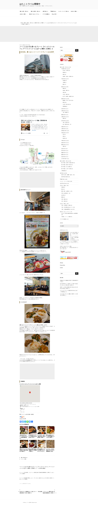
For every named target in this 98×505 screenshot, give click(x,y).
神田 (63, 74)
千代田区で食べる (64, 68)
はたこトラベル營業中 (30, 4)
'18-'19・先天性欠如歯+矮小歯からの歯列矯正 (69, 213)
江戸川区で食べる (64, 158)
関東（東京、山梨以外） (65, 191)
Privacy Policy (62, 265)
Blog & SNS (54, 14)
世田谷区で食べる (64, 130)
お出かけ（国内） (74, 11)
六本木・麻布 (65, 94)
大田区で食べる (64, 128)
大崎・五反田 (65, 122)
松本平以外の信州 (64, 176)
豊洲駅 (29, 414)
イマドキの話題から (46, 14)
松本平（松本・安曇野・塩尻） (66, 174)
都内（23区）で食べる (24, 11)
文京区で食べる (64, 108)
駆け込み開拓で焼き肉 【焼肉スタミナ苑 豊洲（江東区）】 (33, 450)
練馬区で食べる (64, 154)
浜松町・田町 (65, 90)
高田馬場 (64, 106)
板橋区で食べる (64, 152)
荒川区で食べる (64, 150)
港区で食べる (63, 86)
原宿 (63, 136)
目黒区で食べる (64, 126)
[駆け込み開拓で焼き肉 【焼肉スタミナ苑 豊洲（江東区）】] (33, 447)
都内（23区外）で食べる (35, 11)
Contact (61, 267)
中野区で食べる (64, 140)
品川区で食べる (64, 120)
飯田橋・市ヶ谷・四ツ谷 (67, 100)
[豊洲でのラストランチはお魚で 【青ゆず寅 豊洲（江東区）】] (24, 447)
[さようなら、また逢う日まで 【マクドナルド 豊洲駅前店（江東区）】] (50, 447)
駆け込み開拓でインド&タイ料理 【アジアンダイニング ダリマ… (41, 450)
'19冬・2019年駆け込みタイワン (67, 207)
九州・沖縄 (63, 201)
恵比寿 (64, 138)
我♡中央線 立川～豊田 (65, 166)
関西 (62, 197)
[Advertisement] (34, 34)
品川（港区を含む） (66, 124)
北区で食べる (63, 148)
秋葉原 (64, 72)
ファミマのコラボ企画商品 (25, 360)
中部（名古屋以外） (65, 193)
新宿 (63, 102)
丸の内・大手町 (65, 70)
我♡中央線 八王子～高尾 (66, 168)
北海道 (62, 187)
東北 (62, 189)
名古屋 (62, 195)
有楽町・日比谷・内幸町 (67, 76)
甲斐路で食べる (53, 11)
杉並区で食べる (64, 142)
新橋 (63, 88)
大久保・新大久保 (66, 104)
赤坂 (63, 92)
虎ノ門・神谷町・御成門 (67, 96)
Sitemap (61, 262)
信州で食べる (45, 11)
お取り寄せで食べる (63, 183)
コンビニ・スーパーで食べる (63, 11)
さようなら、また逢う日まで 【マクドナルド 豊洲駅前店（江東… (50, 450)
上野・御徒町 (65, 112)
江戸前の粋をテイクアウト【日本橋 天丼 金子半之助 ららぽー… (33, 436)
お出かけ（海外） (23, 14)
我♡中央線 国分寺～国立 (66, 164)
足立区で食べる (64, 156)
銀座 (63, 84)
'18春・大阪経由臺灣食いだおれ (67, 209)
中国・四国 (63, 199)
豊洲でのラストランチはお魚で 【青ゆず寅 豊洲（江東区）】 (24, 450)
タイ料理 (26, 414)
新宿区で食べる (64, 98)
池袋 (63, 146)
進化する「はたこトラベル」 (34, 14)
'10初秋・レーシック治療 (65, 216)
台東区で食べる (64, 110)
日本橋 (64, 80)
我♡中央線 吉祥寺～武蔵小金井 (67, 162)
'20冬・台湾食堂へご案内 (65, 205)
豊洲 (21, 457)
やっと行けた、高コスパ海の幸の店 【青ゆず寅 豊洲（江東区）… (41, 436)
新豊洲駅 (32, 414)
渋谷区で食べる (64, 132)
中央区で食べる (64, 78)
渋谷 (63, 134)
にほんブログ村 (23, 418)
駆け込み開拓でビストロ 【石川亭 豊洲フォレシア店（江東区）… (50, 436)
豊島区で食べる (64, 144)
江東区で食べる (25, 457)
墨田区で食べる (64, 114)
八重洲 (64, 82)
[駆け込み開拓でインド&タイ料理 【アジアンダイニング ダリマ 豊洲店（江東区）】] (41, 447)
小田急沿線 (63, 170)
